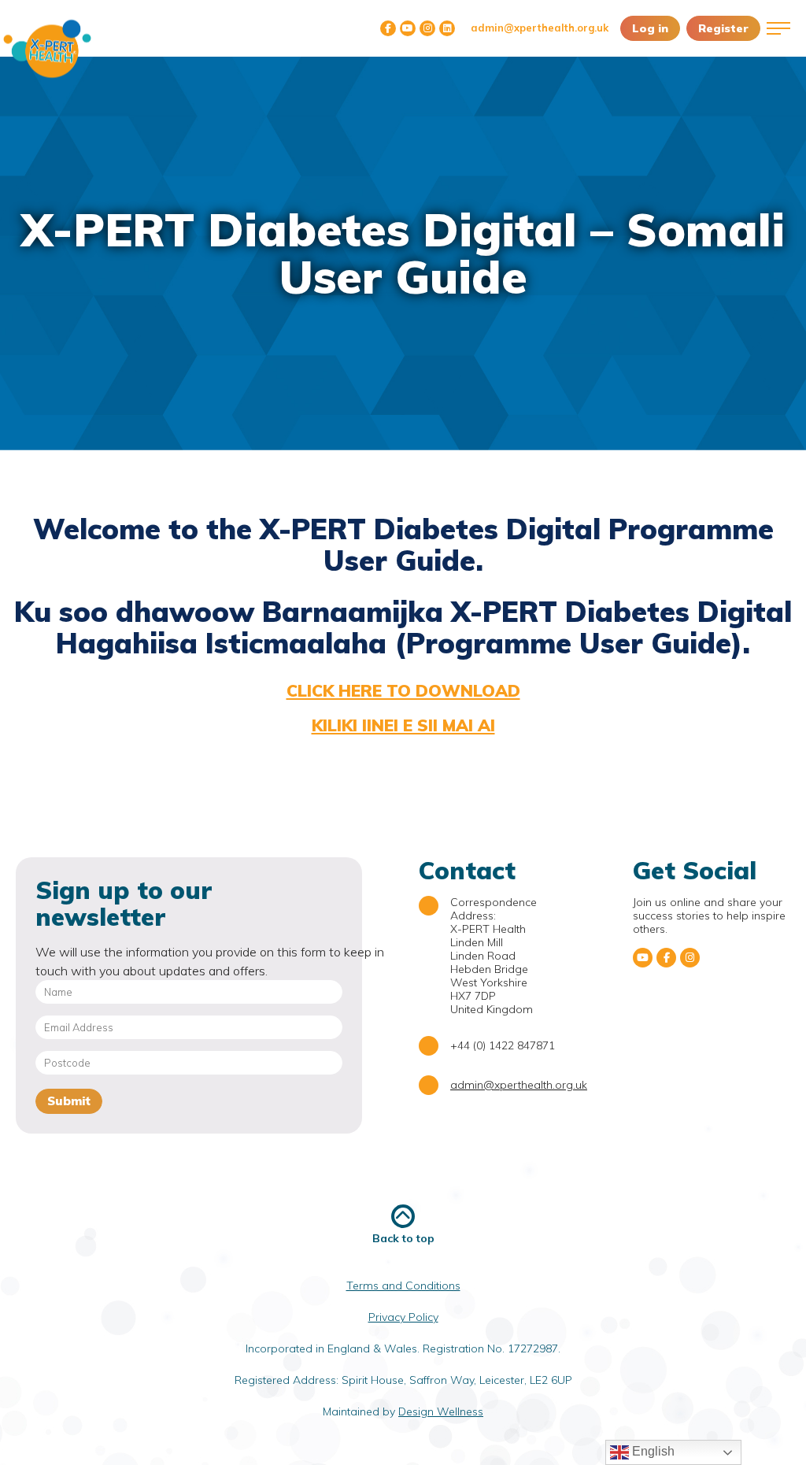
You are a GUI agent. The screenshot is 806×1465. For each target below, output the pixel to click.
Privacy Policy (403, 1317)
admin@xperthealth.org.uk (539, 27)
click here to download (403, 690)
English (652, 1451)
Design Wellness (440, 1411)
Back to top (403, 1238)
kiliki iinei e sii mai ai (403, 725)
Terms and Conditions (403, 1285)
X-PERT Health (47, 49)
